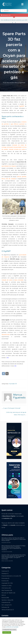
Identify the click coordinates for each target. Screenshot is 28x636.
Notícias (4, 597)
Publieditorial (5, 602)
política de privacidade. (12, 627)
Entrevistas (5, 578)
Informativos (5, 588)
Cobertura (4, 571)
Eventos (4, 580)
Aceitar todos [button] (6, 632)
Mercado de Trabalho (7, 593)
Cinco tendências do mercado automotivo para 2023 (14, 20)
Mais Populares (6, 590)
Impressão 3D (13, 383)
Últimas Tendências (7, 609)
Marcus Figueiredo (20, 82)
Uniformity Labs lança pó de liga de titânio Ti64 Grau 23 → (16, 413)
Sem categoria (6, 605)
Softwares (4, 607)
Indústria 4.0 (5, 585)
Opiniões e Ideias (6, 600)
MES (3, 595)
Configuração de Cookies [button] (9, 629)
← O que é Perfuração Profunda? (11, 408)
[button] (12, 22)
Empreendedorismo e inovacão (10, 576)
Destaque (4, 573)
